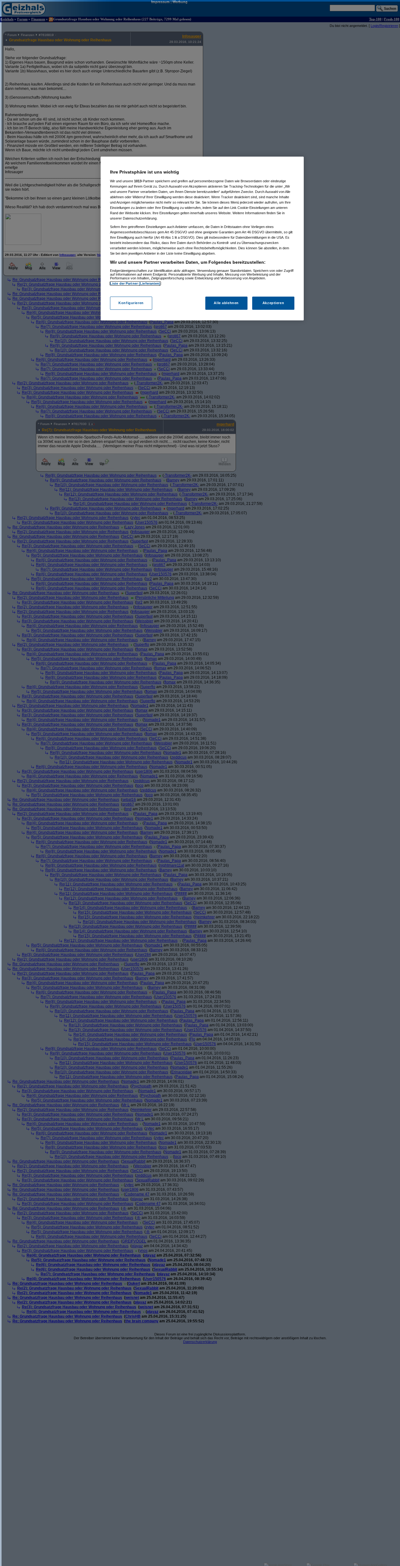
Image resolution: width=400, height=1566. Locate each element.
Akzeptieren (273, 303)
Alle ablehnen (226, 303)
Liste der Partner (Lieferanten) (135, 283)
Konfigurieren (130, 303)
